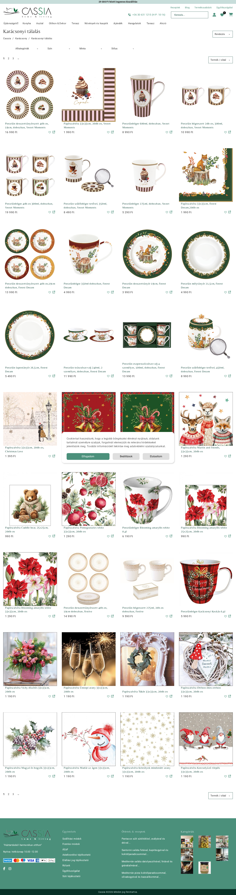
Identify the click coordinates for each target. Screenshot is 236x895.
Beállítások (126, 456)
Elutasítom (156, 456)
